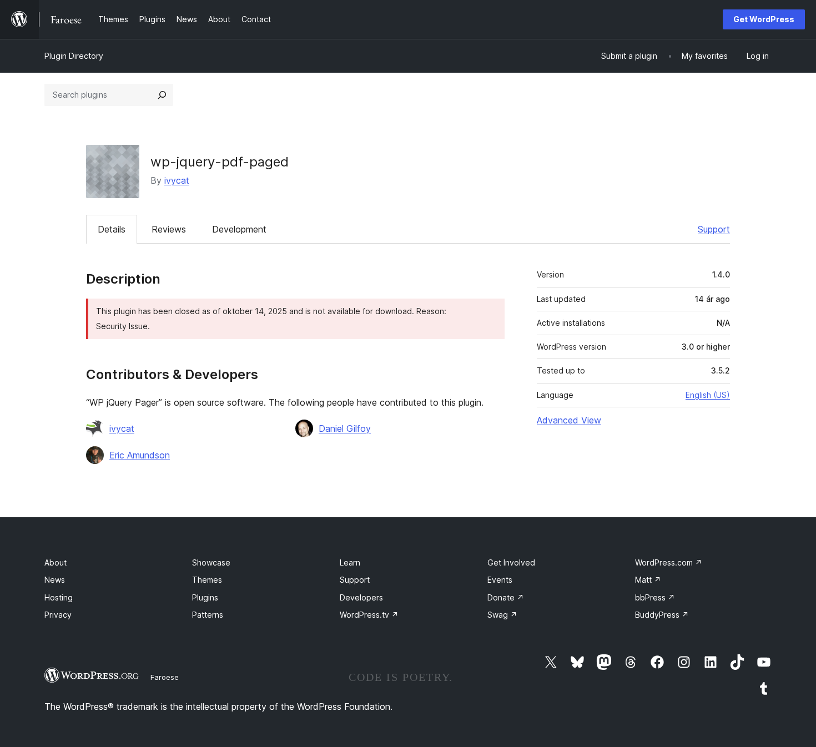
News (54, 579)
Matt (648, 579)
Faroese (164, 677)
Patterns (207, 614)
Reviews (169, 229)
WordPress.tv (369, 614)
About (55, 562)
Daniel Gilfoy (345, 428)
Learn (350, 562)
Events (499, 579)
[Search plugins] (162, 95)
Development (239, 229)
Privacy (58, 614)
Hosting (58, 597)
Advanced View (569, 420)
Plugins (205, 597)
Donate (505, 597)
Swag (502, 614)
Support (714, 229)
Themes (207, 579)
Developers (361, 597)
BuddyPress (662, 614)
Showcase (211, 562)
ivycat (176, 180)
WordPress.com (668, 562)
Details (111, 229)
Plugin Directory (73, 55)
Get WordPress (763, 19)
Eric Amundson (139, 455)
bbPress (655, 597)
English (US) (708, 395)
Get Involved (511, 562)
